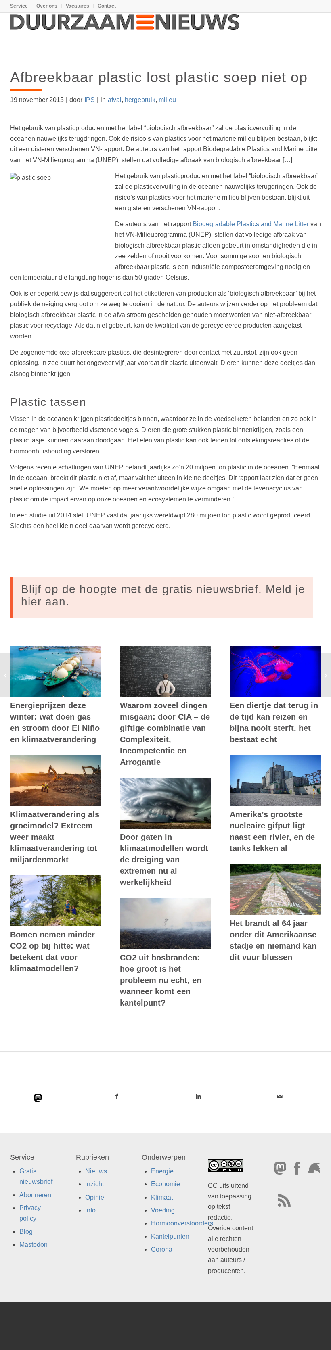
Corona (161, 1249)
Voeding (163, 1210)
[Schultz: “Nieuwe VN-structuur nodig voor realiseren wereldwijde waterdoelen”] (6, 675)
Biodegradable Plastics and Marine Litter (251, 224)
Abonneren (35, 1194)
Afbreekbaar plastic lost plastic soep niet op (159, 77)
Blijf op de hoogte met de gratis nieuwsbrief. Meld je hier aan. (163, 595)
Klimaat (162, 1197)
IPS (89, 99)
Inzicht (94, 1184)
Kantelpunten (170, 1236)
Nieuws (96, 1171)
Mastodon (33, 1244)
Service (19, 6)
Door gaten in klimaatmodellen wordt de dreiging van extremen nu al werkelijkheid (164, 860)
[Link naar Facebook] (116, 1096)
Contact (107, 6)
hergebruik (140, 99)
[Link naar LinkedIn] (198, 1096)
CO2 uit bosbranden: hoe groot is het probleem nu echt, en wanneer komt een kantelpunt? (160, 980)
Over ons (46, 6)
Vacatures (77, 6)
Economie (165, 1184)
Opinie (94, 1197)
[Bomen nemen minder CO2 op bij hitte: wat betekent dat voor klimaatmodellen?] (55, 900)
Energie (162, 1171)
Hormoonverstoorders (182, 1223)
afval (115, 99)
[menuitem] (21, 6)
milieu (167, 99)
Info (90, 1210)
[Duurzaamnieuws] (125, 31)
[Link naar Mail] (280, 1096)
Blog (26, 1231)
